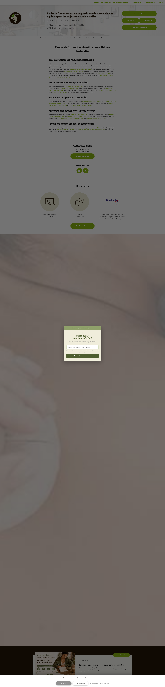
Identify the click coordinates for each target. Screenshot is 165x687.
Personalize (94, 683)
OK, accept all (64, 683)
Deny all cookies (81, 683)
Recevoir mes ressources (82, 356)
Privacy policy (105, 683)
